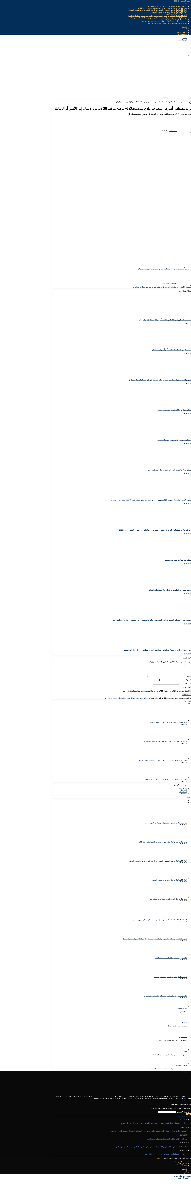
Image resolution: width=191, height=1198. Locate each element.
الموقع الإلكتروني (185, 687)
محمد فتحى (173, 131)
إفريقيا (185, 87)
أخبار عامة (183, 92)
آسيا (185, 89)
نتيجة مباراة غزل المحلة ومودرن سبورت (174, 19)
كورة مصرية (183, 81)
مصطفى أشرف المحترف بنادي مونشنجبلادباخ (154, 269)
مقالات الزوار (182, 91)
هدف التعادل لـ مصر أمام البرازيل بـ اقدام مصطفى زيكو (169, 470)
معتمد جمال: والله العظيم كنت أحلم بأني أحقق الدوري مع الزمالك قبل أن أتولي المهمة (157, 650)
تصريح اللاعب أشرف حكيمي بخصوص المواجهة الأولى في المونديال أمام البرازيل (160, 380)
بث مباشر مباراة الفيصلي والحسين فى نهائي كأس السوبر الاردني (166, 6)
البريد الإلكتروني (185, 683)
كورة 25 (157, 1158)
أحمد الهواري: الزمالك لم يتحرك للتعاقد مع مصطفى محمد (168, 722)
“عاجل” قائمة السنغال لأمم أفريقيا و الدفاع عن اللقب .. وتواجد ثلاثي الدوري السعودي (159, 920)
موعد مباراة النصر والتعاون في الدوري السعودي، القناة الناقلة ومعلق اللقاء (162, 8)
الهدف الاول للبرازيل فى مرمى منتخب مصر (174, 440)
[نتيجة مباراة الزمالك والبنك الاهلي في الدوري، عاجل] (176, 975)
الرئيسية (184, 75)
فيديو (185, 94)
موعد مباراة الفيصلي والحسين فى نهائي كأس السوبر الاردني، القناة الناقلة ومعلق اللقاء (158, 18)
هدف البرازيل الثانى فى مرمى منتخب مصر (174, 410)
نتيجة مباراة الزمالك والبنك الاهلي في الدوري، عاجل (170, 977)
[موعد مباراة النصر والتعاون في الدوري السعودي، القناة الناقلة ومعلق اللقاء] (176, 840)
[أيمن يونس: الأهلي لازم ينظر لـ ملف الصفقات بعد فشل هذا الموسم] (176, 739)
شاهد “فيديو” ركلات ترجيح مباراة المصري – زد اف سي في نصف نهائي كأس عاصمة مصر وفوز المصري (151, 500)
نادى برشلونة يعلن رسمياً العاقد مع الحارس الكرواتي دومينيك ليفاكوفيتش (163, 21)
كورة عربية (183, 85)
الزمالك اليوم (182, 79)
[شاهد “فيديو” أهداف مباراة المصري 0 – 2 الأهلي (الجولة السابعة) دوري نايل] (176, 758)
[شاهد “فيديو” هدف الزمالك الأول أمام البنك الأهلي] (171, 346)
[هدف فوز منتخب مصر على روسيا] (171, 556)
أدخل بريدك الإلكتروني (184, 1112)
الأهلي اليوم (183, 77)
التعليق (188, 676)
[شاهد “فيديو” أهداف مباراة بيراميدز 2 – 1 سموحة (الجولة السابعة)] (176, 777)
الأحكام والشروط (181, 1163)
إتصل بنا (184, 1165)
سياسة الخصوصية (181, 1162)
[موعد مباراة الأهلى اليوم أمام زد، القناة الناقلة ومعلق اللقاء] (176, 897)
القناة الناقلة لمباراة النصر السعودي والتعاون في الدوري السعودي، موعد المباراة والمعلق (158, 10)
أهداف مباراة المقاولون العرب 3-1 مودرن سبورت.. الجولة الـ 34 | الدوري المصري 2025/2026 (155, 530)
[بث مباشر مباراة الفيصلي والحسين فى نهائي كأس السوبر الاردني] (176, 821)
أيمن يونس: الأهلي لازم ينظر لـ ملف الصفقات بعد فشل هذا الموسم (165, 741)
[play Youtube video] (121, 225)
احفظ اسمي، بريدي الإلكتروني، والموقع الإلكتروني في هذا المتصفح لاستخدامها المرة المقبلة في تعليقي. (155, 691)
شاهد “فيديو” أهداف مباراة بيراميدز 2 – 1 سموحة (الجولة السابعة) (166, 779)
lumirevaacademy (181, 1065)
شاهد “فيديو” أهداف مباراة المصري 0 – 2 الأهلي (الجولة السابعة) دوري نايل (163, 760)
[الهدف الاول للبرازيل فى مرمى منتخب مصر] (171, 436)
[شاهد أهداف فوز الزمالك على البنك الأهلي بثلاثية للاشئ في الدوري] (171, 316)
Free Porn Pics (182, 1008)
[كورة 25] (177, 52)
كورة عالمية (183, 83)
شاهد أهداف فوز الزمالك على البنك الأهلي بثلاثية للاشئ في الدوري (165, 320)
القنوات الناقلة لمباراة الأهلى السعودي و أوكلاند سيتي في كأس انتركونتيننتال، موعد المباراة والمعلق (155, 939)
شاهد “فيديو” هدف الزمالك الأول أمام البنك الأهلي (171, 350)
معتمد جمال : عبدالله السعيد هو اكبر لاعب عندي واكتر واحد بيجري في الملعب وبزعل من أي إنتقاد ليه (152, 620)
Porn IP (184, 1022)
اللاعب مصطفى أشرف (181, 269)
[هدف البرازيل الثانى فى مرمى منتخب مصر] (171, 406)
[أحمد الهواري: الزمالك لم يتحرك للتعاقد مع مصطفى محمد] (176, 720)
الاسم (188, 680)
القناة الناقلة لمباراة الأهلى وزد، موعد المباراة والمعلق (169, 12)
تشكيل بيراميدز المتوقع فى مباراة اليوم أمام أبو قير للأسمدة (167, 23)
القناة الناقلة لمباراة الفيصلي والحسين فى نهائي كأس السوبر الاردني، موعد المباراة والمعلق (157, 16)
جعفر (185, 1051)
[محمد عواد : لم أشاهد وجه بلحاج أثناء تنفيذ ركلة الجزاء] (171, 586)
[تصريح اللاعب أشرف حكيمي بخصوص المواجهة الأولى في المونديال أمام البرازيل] (171, 376)
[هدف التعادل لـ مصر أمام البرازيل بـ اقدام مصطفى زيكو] (171, 466)
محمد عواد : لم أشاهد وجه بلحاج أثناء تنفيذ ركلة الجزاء (170, 590)
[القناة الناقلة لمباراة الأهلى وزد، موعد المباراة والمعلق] (176, 878)
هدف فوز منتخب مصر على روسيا (178, 560)
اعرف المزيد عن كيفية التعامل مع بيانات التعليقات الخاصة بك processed (127, 698)
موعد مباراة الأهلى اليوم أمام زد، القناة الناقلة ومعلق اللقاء (168, 14)
